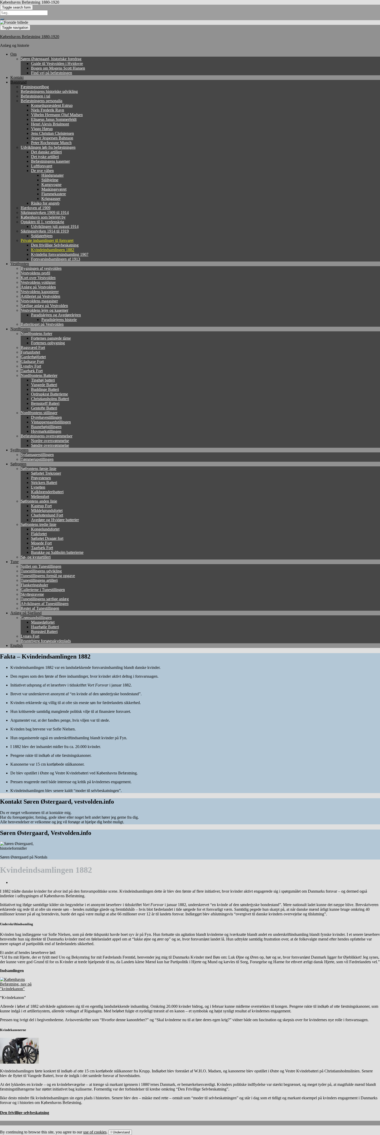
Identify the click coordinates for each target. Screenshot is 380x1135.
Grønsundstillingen (36, 617)
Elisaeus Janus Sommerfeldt (54, 119)
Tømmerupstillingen (37, 459)
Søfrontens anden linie (39, 501)
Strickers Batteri (44, 482)
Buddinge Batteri (45, 389)
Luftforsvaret (41, 166)
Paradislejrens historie (59, 319)
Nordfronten (20, 329)
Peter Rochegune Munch (51, 142)
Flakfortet (39, 534)
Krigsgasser (50, 198)
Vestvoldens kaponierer (40, 291)
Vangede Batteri (44, 385)
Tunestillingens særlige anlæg (45, 599)
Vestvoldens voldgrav (38, 282)
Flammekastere (53, 194)
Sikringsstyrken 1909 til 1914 (45, 212)
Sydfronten (19, 450)
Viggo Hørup (42, 128)
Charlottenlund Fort (47, 515)
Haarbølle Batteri (45, 627)
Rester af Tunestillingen (40, 608)
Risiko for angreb (45, 203)
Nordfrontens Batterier (39, 375)
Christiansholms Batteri (50, 399)
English (16, 645)
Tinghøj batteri (43, 380)
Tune (14, 561)
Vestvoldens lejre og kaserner (44, 310)
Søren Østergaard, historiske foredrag (51, 59)
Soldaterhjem (41, 236)
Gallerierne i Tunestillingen (43, 589)
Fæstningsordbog (35, 87)
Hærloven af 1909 (35, 208)
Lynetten (38, 487)
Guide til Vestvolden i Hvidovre (57, 63)
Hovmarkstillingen (46, 431)
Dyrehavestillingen (46, 417)
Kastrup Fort (41, 506)
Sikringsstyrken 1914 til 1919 (45, 231)
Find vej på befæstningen (51, 73)
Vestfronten (19, 264)
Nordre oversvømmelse (50, 440)
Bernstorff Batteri (45, 403)
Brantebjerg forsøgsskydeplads (46, 641)
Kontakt (17, 77)
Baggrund (18, 82)
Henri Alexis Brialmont (50, 124)
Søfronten (18, 464)
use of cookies (95, 1132)
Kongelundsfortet (45, 529)
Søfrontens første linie (38, 468)
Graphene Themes (39, 1123)
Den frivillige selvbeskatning (24, 1112)
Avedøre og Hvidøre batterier (55, 520)
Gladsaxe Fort (32, 361)
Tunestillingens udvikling (41, 571)
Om (13, 54)
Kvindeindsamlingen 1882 (52, 250)
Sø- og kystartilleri (36, 557)
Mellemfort (40, 496)
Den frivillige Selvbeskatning (55, 245)
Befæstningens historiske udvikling (49, 91)
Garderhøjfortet (33, 357)
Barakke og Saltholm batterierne (57, 552)
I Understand (120, 1132)
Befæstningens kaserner (50, 161)
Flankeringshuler (34, 585)
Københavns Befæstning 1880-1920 (29, 36)
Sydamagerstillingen (37, 454)
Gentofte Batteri (44, 408)
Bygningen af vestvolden (41, 268)
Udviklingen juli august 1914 (55, 226)
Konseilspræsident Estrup (52, 105)
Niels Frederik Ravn (47, 110)
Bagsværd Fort (33, 347)
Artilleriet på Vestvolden (40, 296)
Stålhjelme (49, 180)
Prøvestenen (41, 478)
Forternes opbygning (48, 343)
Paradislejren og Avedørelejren (56, 315)
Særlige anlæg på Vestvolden (44, 305)
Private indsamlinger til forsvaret (47, 240)
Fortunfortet (30, 352)
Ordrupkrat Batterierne (49, 394)
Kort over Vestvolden (38, 277)
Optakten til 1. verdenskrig (42, 222)
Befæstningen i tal (35, 96)
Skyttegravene (32, 594)
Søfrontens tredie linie (38, 524)
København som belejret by (43, 217)
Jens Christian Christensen (52, 133)
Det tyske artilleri (45, 156)
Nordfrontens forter (36, 333)
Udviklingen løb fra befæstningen (48, 147)
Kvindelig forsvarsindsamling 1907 (59, 254)
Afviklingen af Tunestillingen (45, 603)
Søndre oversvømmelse (50, 445)
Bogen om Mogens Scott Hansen (58, 68)
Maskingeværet (53, 189)
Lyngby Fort (31, 366)
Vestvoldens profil (35, 273)
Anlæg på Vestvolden (38, 287)
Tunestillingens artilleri (39, 580)
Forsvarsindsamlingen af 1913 (55, 259)
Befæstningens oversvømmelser (46, 436)
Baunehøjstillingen (46, 426)
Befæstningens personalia (41, 101)
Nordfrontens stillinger (39, 412)
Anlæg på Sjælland (26, 613)
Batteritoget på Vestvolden (42, 324)
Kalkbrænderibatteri (47, 492)
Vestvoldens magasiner (39, 301)
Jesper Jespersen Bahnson (52, 138)
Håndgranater (52, 175)
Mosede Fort (41, 543)
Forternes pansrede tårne (51, 338)
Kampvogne (51, 184)
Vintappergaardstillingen (51, 422)
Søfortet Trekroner (46, 473)
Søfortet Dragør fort (47, 538)
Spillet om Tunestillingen (41, 566)
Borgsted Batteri (44, 631)
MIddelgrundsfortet (47, 510)
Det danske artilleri (46, 152)
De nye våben (42, 170)
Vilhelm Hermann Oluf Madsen (57, 115)
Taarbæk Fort (32, 371)
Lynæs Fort (30, 636)
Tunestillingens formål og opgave (48, 575)
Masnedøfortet (43, 622)
